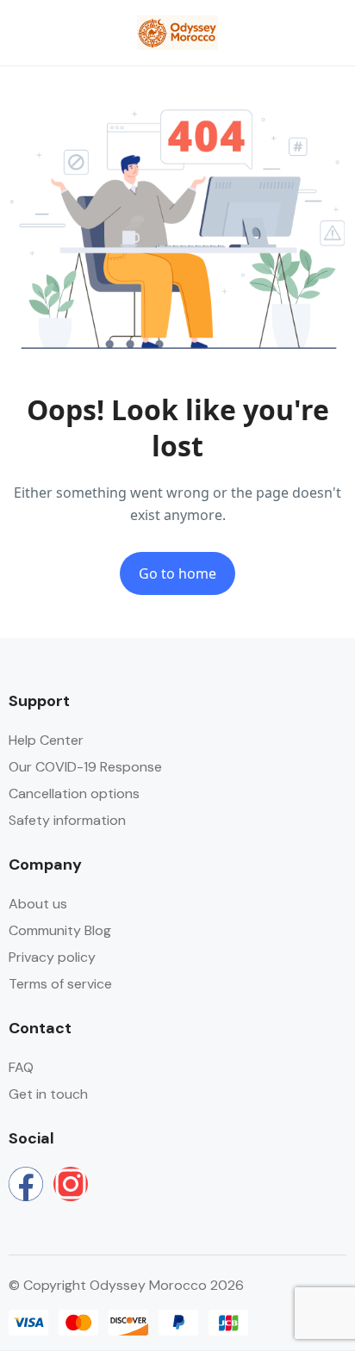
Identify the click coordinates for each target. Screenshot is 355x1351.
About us (38, 904)
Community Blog (60, 930)
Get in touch (48, 1094)
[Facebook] (26, 1184)
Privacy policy (52, 957)
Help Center (46, 740)
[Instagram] (70, 1184)
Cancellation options (74, 793)
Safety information (67, 820)
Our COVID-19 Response (85, 767)
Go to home (177, 573)
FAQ (21, 1067)
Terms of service (60, 984)
